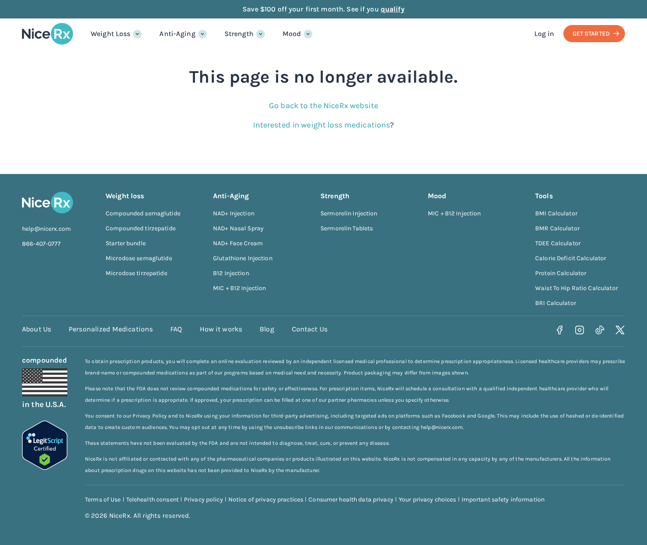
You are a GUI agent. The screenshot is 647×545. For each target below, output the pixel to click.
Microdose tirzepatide (136, 273)
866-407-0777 (41, 243)
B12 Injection (231, 273)
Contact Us (309, 329)
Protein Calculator (560, 273)
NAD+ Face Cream (238, 243)
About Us (36, 329)
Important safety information (503, 499)
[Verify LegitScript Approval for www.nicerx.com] (44, 467)
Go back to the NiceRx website (323, 105)
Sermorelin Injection (349, 213)
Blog (267, 329)
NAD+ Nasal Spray (238, 228)
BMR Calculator (557, 228)
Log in (544, 33)
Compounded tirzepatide (141, 228)
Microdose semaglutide (139, 258)
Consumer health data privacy (351, 499)
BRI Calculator (555, 303)
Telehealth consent (152, 499)
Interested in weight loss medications (321, 125)
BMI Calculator (556, 213)
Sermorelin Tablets (346, 228)
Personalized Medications (111, 329)
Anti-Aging (177, 33)
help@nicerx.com (46, 229)
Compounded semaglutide (143, 213)
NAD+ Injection (233, 213)
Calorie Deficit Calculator (570, 258)
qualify (392, 9)
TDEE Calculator (558, 243)
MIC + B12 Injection (239, 288)
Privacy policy (203, 499)
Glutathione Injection (242, 258)
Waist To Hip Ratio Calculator (576, 288)
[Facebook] (559, 330)
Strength (239, 33)
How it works (221, 329)
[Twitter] (620, 330)
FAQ (176, 329)
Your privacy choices (427, 499)
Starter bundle (126, 243)
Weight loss (125, 196)
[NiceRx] (47, 34)
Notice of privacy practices (266, 499)
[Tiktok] (600, 330)
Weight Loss (110, 33)
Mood (292, 33)
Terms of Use (103, 499)
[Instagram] (580, 330)
